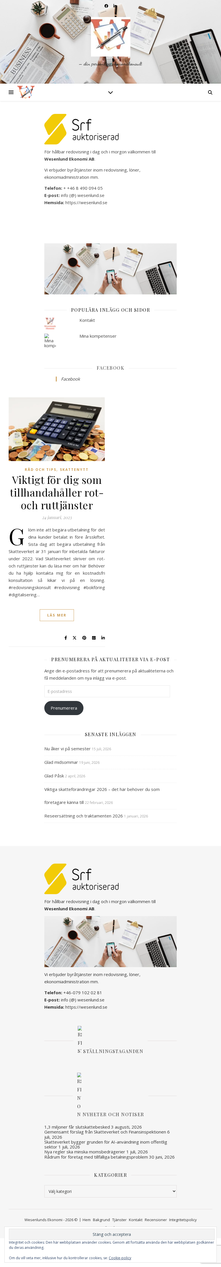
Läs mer (56, 615)
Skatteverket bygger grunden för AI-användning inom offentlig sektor (105, 1144)
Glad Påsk (54, 776)
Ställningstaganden (113, 1051)
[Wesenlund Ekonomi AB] (110, 42)
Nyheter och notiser (113, 1114)
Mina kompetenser (98, 336)
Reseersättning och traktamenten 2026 (83, 816)
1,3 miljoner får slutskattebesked (77, 1127)
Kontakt (87, 320)
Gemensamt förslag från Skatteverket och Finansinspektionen (105, 1132)
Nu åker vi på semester (67, 748)
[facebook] (106, 5)
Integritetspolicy (183, 1219)
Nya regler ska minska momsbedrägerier (84, 1152)
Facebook (110, 368)
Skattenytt (74, 469)
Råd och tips (40, 469)
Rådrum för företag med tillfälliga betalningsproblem (96, 1157)
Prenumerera (64, 708)
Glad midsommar (61, 762)
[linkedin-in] (115, 5)
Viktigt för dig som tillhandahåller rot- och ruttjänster (57, 492)
